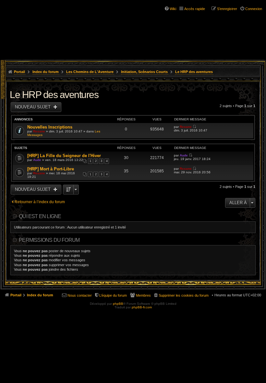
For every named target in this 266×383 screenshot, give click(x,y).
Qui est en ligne (40, 216)
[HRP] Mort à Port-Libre (50, 169)
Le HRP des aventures (194, 72)
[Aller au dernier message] (194, 127)
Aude (37, 160)
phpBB (118, 303)
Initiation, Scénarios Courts (144, 72)
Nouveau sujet (33, 107)
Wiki (173, 9)
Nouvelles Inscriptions (49, 127)
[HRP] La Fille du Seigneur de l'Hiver (64, 155)
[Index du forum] (32, 16)
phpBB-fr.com (142, 307)
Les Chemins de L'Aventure (90, 72)
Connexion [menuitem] (253, 9)
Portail (19, 72)
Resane (39, 131)
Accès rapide (194, 9)
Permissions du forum (49, 240)
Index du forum (45, 72)
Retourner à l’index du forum (40, 202)
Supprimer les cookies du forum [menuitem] (184, 295)
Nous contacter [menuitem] (79, 295)
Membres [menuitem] (143, 295)
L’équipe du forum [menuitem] (113, 295)
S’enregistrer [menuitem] (227, 9)
